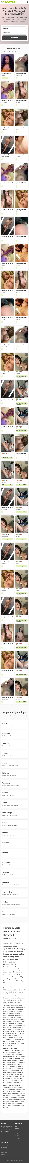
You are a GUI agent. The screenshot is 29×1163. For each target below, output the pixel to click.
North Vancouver (19, 1135)
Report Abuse (4, 1152)
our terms (6, 1000)
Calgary (17, 1126)
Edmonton (17, 1131)
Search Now (14, 37)
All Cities (17, 1138)
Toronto (17, 1128)
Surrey (17, 1133)
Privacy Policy (4, 1149)
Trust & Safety (4, 1145)
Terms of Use (4, 1147)
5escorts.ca (8, 1009)
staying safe (19, 998)
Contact (3, 1154)
